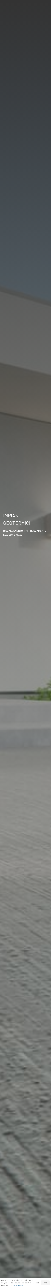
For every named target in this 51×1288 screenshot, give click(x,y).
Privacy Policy (18, 1285)
